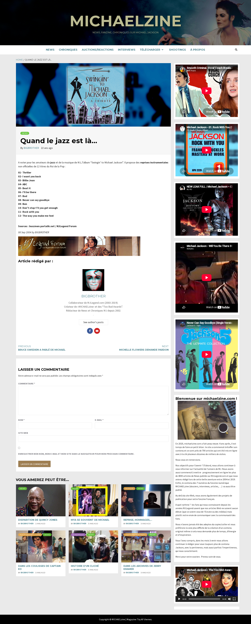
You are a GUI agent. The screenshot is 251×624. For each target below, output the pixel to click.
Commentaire (26, 383)
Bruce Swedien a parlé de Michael (42, 348)
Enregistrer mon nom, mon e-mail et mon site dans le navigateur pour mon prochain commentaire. (76, 453)
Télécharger (150, 49)
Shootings (177, 49)
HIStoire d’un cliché (85, 566)
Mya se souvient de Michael (90, 520)
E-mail (99, 419)
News (24, 133)
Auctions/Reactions (98, 49)
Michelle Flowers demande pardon (144, 348)
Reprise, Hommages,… (137, 520)
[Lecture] (179, 599)
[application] (206, 584)
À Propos (197, 49)
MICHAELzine (126, 20)
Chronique (78, 535)
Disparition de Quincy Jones (37, 520)
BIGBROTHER (32, 148)
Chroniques (68, 49)
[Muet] (229, 599)
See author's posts (93, 322)
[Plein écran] (234, 599)
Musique (129, 488)
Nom (21, 419)
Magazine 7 (132, 619)
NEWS (50, 49)
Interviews (126, 49)
